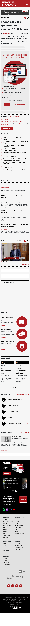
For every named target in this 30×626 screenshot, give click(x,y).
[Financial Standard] (10, 3)
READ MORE (4, 384)
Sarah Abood (4, 124)
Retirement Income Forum (15, 399)
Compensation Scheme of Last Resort (11, 118)
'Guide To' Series (7, 317)
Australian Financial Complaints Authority (11, 121)
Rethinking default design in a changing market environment (21, 372)
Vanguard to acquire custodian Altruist (13, 184)
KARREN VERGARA (5, 187)
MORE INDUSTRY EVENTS (22, 394)
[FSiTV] (26, 240)
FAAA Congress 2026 (13, 405)
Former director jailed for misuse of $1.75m (14, 170)
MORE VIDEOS (25, 264)
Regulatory (5, 18)
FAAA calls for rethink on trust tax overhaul (14, 152)
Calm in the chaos (8, 262)
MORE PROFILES (24, 432)
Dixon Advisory (5, 119)
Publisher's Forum (7, 329)
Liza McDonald (17, 437)
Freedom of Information (7, 123)
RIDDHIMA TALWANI (5, 215)
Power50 (10, 417)
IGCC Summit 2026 (13, 411)
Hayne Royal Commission (20, 123)
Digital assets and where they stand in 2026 (6, 372)
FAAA (9, 116)
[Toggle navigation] (26, 3)
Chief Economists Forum (14, 423)
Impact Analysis (15, 116)
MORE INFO (3, 325)
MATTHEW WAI (6, 33)
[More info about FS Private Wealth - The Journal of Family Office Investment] (23, 483)
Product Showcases (8, 341)
